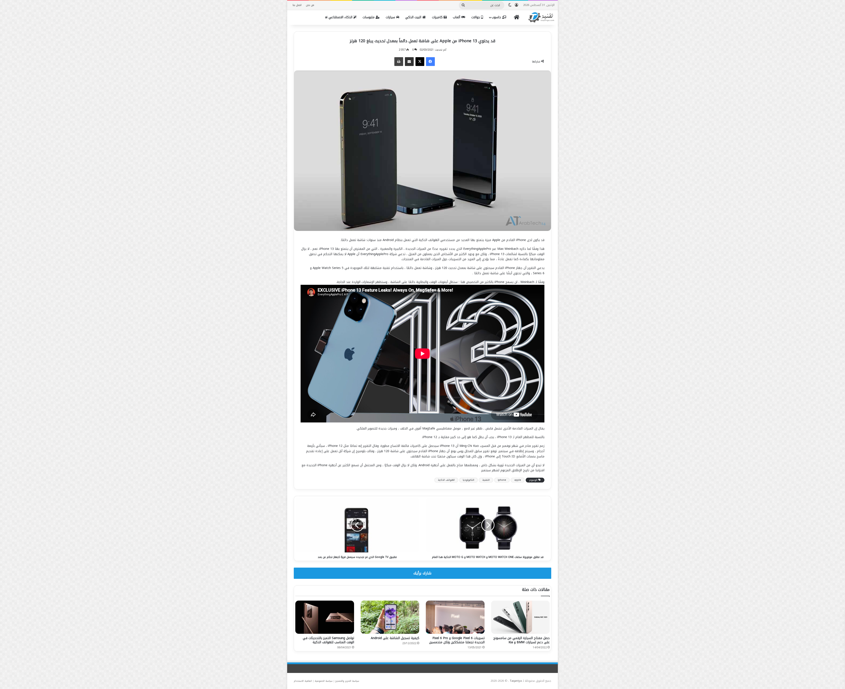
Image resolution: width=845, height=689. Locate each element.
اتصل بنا (297, 5)
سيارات (391, 17)
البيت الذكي (413, 17)
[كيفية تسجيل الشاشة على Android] (390, 617)
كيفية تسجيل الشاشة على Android (395, 638)
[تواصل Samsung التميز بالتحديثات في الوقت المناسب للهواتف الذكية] (324, 617)
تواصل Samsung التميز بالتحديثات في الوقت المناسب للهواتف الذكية (328, 640)
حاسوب (497, 17)
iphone (502, 480)
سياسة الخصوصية (323, 681)
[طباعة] (398, 61)
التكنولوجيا (468, 480)
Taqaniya (516, 681)
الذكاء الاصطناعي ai (339, 17)
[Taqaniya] (541, 17)
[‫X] (419, 61)
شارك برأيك (422, 573)
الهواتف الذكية (446, 480)
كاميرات (438, 17)
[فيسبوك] (430, 61)
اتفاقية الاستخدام (303, 681)
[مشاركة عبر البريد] (409, 61)
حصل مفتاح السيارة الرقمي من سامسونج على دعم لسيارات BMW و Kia (521, 640)
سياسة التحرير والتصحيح (347, 681)
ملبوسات (369, 17)
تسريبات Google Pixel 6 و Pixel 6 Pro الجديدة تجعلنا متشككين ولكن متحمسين (457, 640)
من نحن (310, 5)
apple (517, 480)
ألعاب (457, 17)
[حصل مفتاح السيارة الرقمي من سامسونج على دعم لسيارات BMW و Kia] (520, 617)
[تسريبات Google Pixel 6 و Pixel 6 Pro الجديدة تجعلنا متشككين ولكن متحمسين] (455, 617)
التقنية (486, 480)
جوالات (476, 17)
